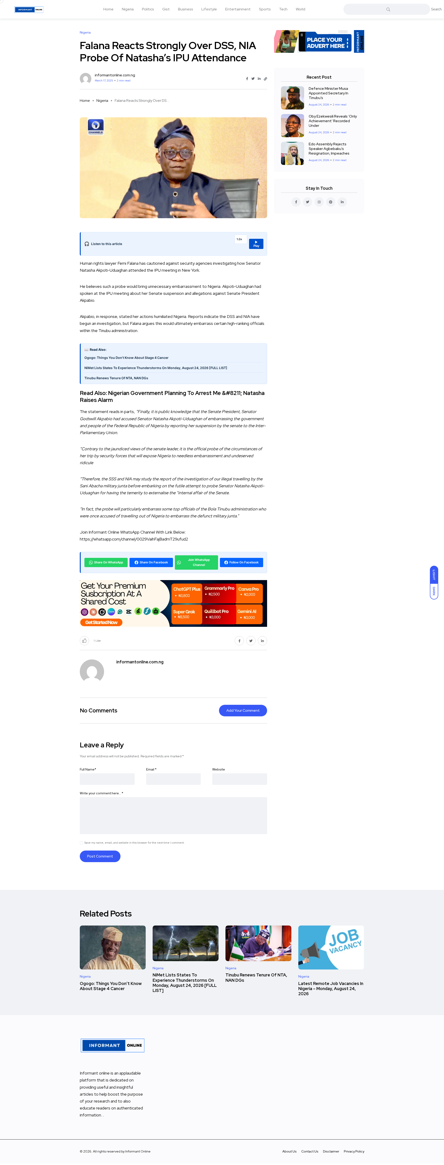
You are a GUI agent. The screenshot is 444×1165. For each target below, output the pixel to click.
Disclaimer (331, 1151)
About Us (289, 1151)
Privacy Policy (354, 1151)
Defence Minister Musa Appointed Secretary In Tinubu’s (328, 93)
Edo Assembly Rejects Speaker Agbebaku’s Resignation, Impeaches (329, 149)
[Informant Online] (29, 9)
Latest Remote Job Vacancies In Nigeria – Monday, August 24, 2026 (330, 989)
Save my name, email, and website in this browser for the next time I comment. (134, 843)
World (300, 9)
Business (185, 9)
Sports (265, 9)
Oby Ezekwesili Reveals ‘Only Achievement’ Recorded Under (333, 121)
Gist (166, 9)
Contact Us (309, 1151)
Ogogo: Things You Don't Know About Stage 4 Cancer (126, 358)
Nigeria (128, 9)
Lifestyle (209, 9)
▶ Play (256, 244)
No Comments (98, 710)
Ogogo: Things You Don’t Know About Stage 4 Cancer (111, 986)
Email (151, 769)
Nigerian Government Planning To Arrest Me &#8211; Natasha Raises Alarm (172, 396)
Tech (283, 9)
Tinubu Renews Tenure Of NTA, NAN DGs (116, 378)
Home (108, 9)
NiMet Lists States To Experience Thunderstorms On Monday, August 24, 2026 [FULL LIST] (155, 368)
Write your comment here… (101, 793)
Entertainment (238, 9)
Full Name (88, 769)
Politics (148, 9)
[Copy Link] (265, 78)
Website (218, 769)
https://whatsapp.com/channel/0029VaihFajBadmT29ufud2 (134, 539)
